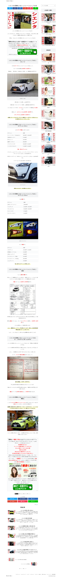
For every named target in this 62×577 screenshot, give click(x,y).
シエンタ (17, 493)
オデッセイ (32, 574)
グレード (25, 493)
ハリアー (28, 574)
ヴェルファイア (23, 574)
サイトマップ (49, 574)
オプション (21, 493)
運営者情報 (53, 574)
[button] (55, 6)
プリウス (36, 574)
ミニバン (29, 493)
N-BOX (40, 574)
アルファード (18, 574)
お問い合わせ (44, 574)
